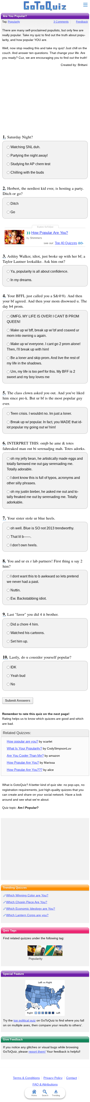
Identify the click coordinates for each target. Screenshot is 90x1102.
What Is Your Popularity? (24, 748)
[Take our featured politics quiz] (45, 998)
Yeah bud (17, 676)
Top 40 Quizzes (66, 243)
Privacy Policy (52, 1078)
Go (12, 212)
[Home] (45, 6)
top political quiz (25, 1020)
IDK (13, 667)
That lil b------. (20, 536)
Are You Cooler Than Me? (25, 755)
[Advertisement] (45, 100)
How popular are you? (22, 741)
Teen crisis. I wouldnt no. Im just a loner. (41, 413)
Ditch (14, 203)
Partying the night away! (29, 155)
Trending (56, 1095)
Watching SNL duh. (25, 147)
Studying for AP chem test (30, 164)
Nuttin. (15, 590)
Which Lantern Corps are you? (27, 915)
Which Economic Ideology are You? (30, 908)
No (12, 684)
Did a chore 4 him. (24, 624)
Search (45, 1095)
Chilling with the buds (27, 172)
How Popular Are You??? (24, 770)
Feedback (82, 21)
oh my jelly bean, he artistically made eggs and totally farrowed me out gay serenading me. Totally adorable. (45, 464)
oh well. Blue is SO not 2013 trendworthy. (42, 528)
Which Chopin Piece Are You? (26, 902)
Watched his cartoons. (27, 633)
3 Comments (61, 21)
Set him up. (19, 641)
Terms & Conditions (26, 1078)
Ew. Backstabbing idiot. (28, 598)
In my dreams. (21, 280)
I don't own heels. (23, 545)
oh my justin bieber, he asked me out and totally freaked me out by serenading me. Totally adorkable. (42, 497)
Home (34, 1095)
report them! (37, 1051)
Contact (71, 1078)
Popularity (14, 21)
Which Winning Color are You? (27, 895)
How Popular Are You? (49, 233)
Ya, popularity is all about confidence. (39, 271)
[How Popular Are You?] (14, 237)
